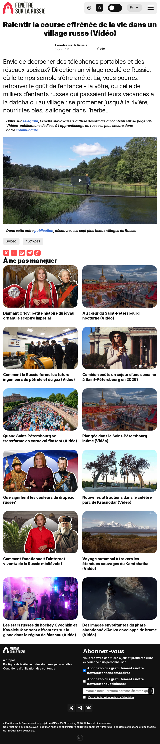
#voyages (33, 241)
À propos (9, 660)
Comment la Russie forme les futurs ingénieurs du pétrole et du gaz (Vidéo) (39, 377)
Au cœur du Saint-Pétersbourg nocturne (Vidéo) (111, 315)
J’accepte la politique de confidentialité (111, 697)
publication (43, 231)
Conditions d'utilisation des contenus (29, 668)
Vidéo (101, 48)
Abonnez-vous (103, 651)
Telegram (30, 121)
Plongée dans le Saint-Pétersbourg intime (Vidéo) (114, 438)
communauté (27, 130)
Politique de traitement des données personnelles (37, 664)
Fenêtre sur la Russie (71, 45)
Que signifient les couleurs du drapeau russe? (39, 500)
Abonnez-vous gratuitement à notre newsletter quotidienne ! (115, 681)
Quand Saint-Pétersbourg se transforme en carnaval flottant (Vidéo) (40, 438)
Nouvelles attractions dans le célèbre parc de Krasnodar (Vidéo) (117, 500)
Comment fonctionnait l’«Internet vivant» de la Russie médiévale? (34, 561)
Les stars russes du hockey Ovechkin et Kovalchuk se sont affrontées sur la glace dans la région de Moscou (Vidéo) (40, 630)
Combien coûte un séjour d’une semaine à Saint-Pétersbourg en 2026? (119, 377)
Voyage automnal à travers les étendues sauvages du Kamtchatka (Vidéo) (115, 563)
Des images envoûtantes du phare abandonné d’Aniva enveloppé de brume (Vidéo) (119, 630)
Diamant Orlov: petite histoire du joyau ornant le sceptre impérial (38, 315)
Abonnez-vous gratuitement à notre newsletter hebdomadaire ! (115, 670)
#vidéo (11, 241)
